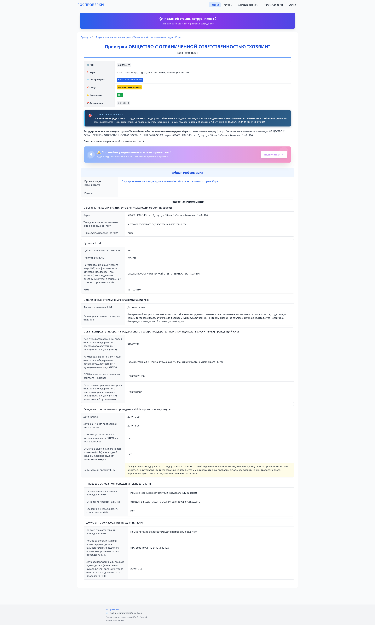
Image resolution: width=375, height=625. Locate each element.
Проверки (86, 37)
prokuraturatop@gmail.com (128, 613)
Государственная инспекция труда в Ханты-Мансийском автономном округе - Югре (138, 37)
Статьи (292, 4)
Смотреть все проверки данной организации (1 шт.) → (115, 141)
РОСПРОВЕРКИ (90, 4)
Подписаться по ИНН (273, 4)
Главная (215, 4)
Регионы (228, 4)
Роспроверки (112, 609)
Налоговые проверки (247, 4)
